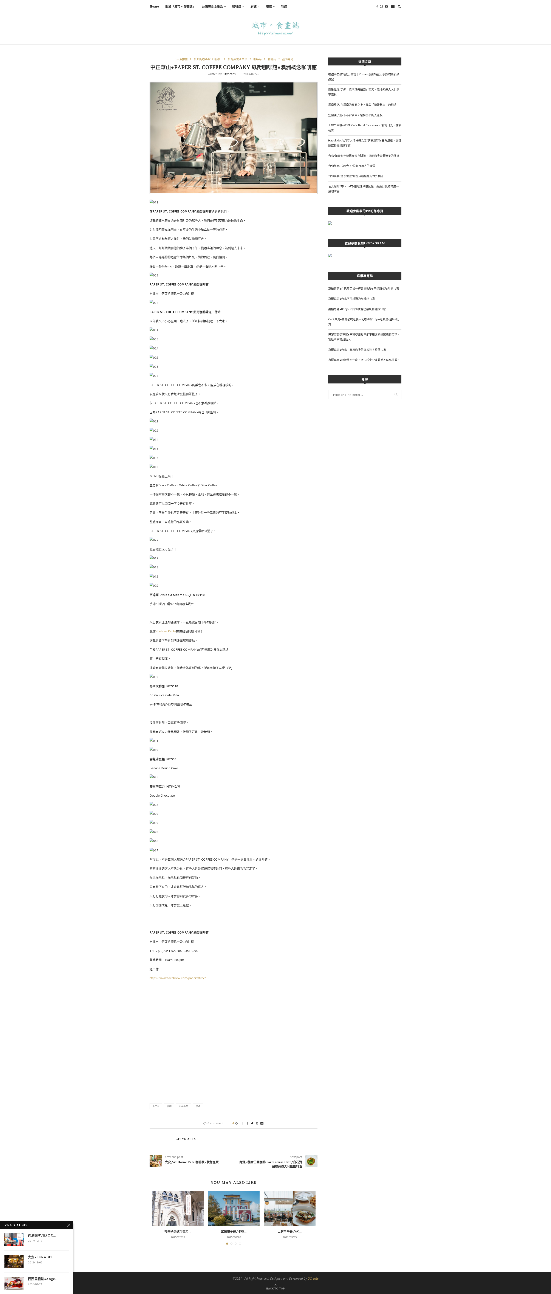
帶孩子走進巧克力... (177, 1231)
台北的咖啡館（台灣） (208, 59)
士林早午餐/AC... (290, 1231)
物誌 (284, 6)
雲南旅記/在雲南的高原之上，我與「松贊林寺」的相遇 (362, 105)
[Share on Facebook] (248, 1123)
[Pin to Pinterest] (257, 1123)
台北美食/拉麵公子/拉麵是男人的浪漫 (351, 166)
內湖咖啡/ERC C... (42, 1235)
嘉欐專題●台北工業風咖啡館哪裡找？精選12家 (357, 350)
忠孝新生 (183, 1106)
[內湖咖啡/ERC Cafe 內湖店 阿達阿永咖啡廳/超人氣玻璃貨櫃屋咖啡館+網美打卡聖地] (14, 1239)
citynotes (229, 74)
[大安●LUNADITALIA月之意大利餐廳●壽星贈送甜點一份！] (14, 1261)
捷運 (198, 1106)
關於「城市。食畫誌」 (180, 6)
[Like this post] (239, 1123)
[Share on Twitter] (252, 1123)
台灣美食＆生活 (212, 6)
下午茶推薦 (181, 59)
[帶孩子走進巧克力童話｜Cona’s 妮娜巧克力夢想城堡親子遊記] (178, 1208)
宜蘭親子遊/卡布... (234, 1231)
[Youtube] (386, 6)
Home (154, 6)
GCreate (313, 1278)
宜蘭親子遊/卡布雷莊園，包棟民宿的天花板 (355, 115)
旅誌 (269, 6)
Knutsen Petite (166, 631)
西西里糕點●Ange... (42, 1279)
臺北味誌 (287, 59)
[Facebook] (377, 6)
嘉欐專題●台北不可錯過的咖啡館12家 (351, 299)
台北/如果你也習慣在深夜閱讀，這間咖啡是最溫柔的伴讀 (363, 156)
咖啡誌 (236, 6)
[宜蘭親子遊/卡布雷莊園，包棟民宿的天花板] (234, 1208)
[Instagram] (381, 6)
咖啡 (169, 1106)
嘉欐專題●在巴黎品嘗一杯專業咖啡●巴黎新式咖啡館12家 (363, 288)
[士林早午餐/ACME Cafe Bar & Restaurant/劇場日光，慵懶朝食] (290, 1208)
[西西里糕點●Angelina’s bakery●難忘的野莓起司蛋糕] (14, 1283)
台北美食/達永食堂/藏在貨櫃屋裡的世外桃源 (356, 176)
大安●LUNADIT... (41, 1257)
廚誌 (254, 6)
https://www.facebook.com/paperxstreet (178, 978)
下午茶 (155, 1106)
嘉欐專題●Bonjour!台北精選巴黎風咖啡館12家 (357, 309)
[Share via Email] (261, 1123)
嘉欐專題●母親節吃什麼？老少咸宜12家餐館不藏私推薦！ (364, 360)
